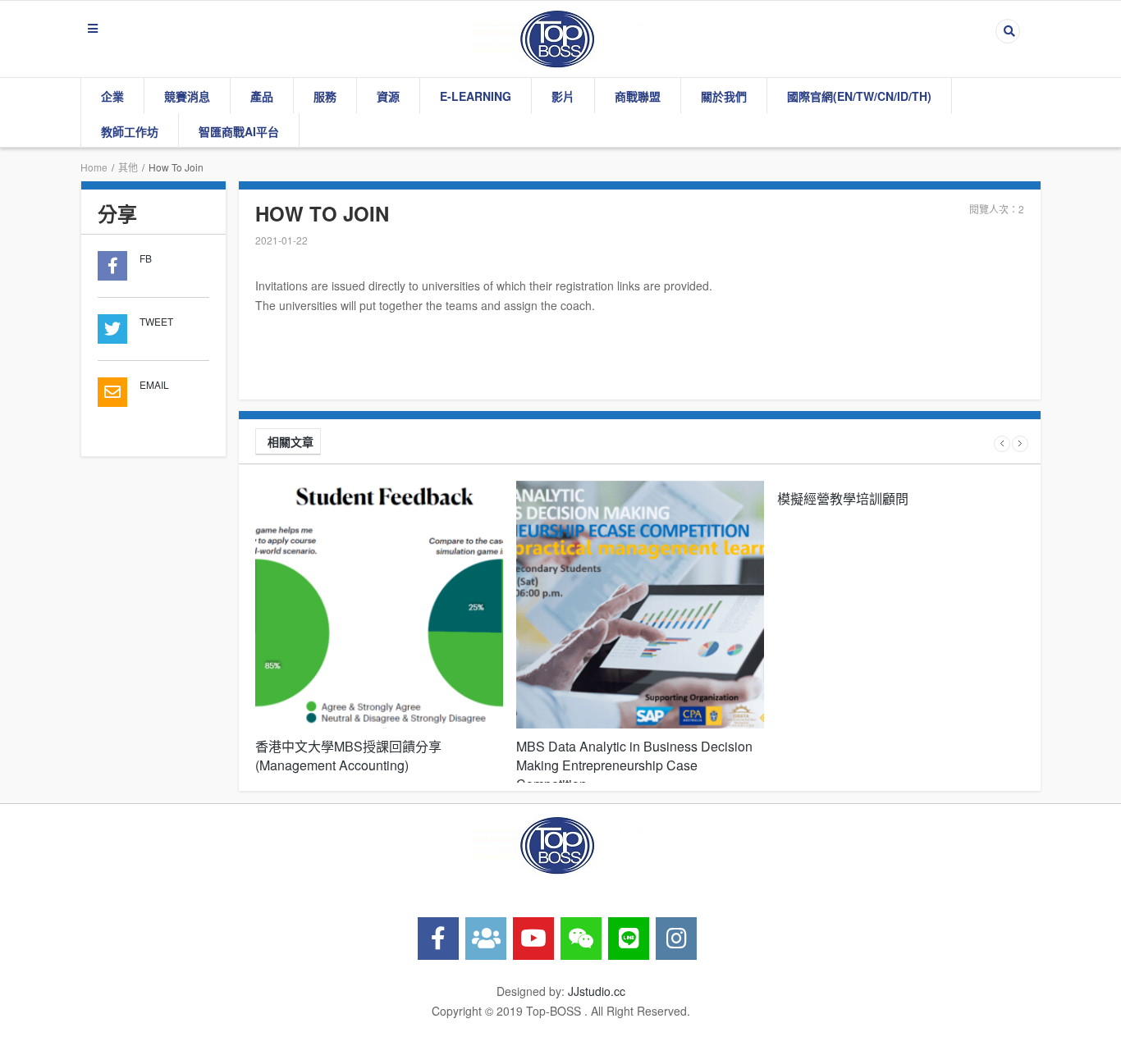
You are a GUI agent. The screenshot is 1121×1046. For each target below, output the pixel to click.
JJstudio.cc (596, 991)
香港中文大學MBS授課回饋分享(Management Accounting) (348, 755)
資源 (388, 96)
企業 (112, 96)
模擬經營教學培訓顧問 (842, 498)
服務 (324, 96)
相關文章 (290, 441)
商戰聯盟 (638, 96)
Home (94, 167)
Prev (1002, 444)
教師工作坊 (129, 131)
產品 (261, 96)
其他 (128, 167)
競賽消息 (187, 96)
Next (1020, 444)
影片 (562, 96)
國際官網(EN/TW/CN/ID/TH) (859, 96)
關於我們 (724, 96)
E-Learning (475, 96)
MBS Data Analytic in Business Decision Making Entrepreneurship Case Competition (634, 765)
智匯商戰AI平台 (239, 131)
